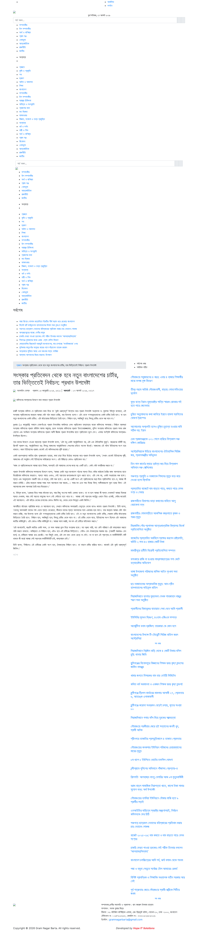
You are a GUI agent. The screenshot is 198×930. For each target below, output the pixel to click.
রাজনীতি (22, 47)
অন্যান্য (22, 122)
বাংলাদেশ (22, 89)
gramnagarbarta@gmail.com (125, 919)
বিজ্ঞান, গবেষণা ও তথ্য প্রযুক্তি (32, 119)
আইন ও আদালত (26, 81)
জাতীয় (21, 50)
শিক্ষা (21, 85)
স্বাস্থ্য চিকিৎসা (25, 100)
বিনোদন (22, 141)
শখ (20, 74)
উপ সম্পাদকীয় (25, 28)
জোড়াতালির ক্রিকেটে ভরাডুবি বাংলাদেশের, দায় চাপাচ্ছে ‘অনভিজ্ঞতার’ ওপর (48, 343)
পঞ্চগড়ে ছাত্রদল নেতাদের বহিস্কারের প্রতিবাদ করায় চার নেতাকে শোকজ (48, 328)
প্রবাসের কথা (24, 107)
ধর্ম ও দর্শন (23, 126)
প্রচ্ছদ (22, 67)
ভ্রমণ (21, 78)
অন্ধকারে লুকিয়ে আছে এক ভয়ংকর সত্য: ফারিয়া (38, 351)
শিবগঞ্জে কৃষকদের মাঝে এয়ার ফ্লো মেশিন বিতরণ (39, 339)
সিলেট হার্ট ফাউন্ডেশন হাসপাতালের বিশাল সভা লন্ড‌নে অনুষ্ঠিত (43, 325)
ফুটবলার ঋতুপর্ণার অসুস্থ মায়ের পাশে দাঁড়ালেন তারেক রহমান (43, 347)
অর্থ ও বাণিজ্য (25, 32)
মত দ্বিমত (23, 111)
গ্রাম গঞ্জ (22, 36)
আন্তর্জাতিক (24, 43)
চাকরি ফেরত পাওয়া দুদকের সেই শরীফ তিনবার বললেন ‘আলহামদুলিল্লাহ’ (47, 336)
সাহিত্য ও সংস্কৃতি (26, 104)
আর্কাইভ (111, 1)
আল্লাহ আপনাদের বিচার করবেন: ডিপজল (35, 354)
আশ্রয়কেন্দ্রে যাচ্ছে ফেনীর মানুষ (32, 332)
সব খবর (158, 643)
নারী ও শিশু (23, 130)
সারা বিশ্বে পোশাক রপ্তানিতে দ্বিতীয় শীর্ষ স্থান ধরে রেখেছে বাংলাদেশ (47, 321)
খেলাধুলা (22, 39)
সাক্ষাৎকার (23, 115)
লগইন (110, 5)
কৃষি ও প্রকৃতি (25, 70)
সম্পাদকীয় (23, 24)
